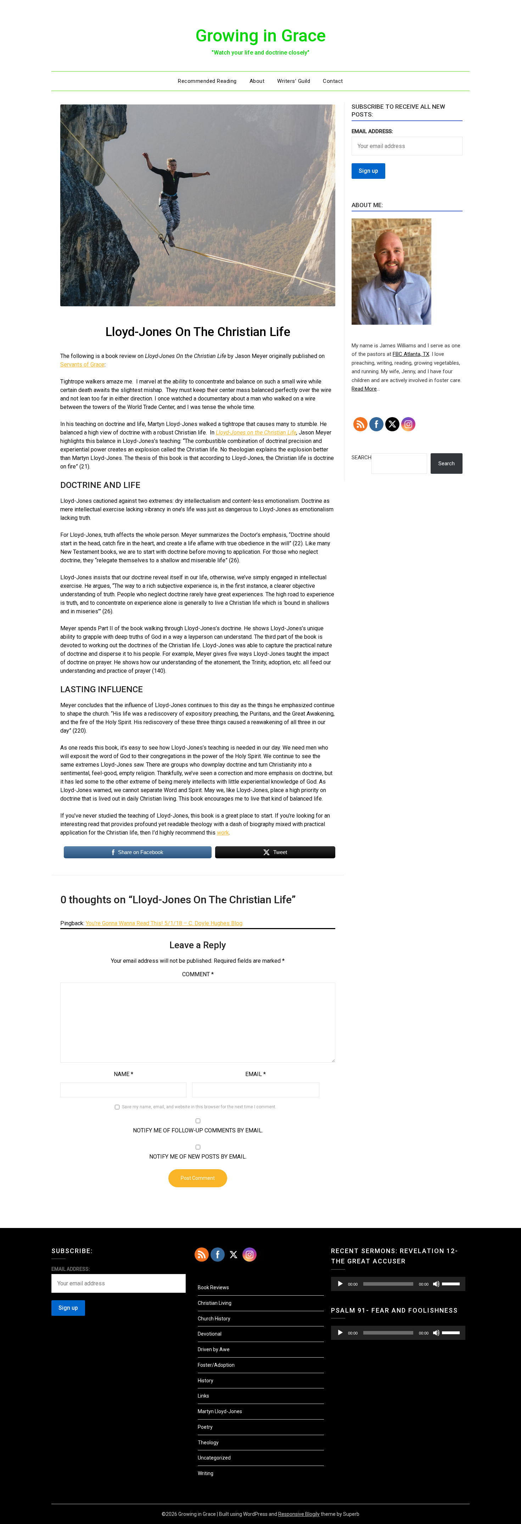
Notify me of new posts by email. (198, 1156)
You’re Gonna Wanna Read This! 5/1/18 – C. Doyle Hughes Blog (164, 923)
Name (123, 1074)
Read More (364, 389)
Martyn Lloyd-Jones (220, 1411)
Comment (198, 974)
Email (255, 1074)
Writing (205, 1473)
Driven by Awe (214, 1349)
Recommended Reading (207, 81)
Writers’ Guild (293, 81)
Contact (333, 81)
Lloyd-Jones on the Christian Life (256, 432)
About (257, 81)
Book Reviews (213, 1287)
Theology (208, 1442)
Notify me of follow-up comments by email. (198, 1130)
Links (203, 1396)
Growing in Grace (260, 35)
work (223, 832)
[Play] (340, 1283)
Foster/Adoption (216, 1365)
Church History (214, 1318)
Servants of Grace (82, 364)
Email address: (372, 131)
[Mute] (436, 1283)
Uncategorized (214, 1458)
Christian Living (214, 1303)
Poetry (205, 1427)
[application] (398, 1284)
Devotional (210, 1334)
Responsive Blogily (299, 1514)
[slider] (452, 1283)
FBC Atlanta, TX (411, 354)
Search (361, 457)
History (205, 1380)
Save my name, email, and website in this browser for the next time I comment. (199, 1106)
